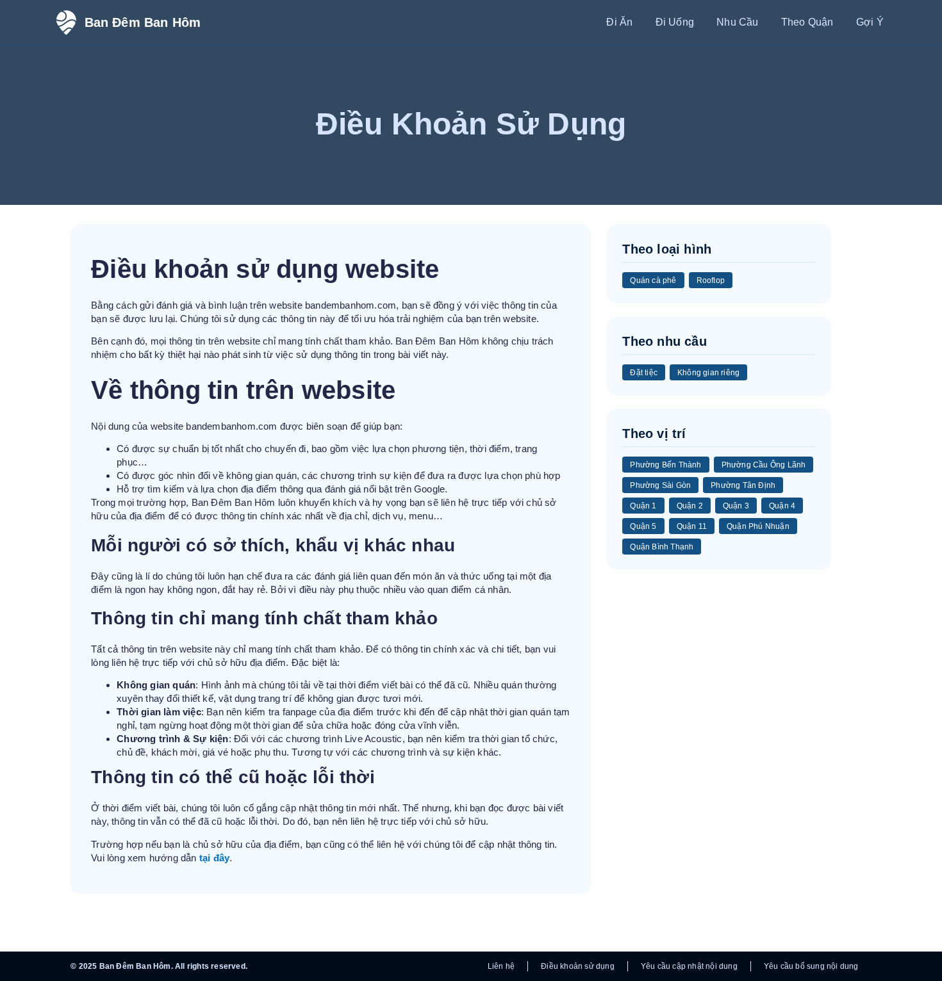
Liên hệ (501, 966)
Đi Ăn (619, 22)
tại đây (214, 857)
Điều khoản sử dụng (578, 966)
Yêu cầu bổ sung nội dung (811, 966)
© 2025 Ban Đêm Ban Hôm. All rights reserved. (158, 966)
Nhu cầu (737, 22)
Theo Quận (807, 22)
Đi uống (675, 22)
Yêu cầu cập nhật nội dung (689, 966)
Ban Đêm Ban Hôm (143, 22)
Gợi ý (870, 22)
